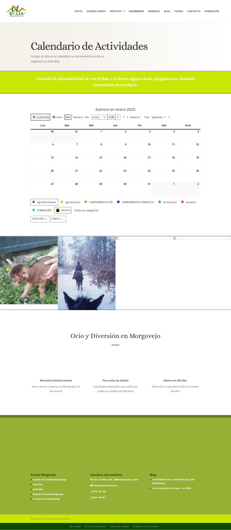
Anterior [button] (135, 117)
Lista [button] (57, 118)
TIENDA (178, 11)
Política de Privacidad (95, 526)
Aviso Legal (75, 526)
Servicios (37, 484)
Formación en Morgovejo (46, 498)
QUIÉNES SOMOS (96, 11)
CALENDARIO (136, 11)
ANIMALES (154, 11)
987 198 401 (99, 497)
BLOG (167, 11)
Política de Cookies (119, 526)
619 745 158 (99, 491)
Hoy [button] (146, 117)
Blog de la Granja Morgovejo (48, 494)
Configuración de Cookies (145, 526)
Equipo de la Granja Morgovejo (49, 479)
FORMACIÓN (211, 11)
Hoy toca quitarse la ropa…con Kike (171, 488)
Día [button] (87, 117)
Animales (38, 489)
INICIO (78, 11)
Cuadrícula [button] (41, 118)
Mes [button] (67, 117)
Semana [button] (77, 117)
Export (56, 218)
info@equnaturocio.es (105, 485)
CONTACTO (193, 11)
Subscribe (38, 218)
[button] (44, 202)
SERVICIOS (116, 11)
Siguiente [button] (157, 117)
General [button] (65, 210)
